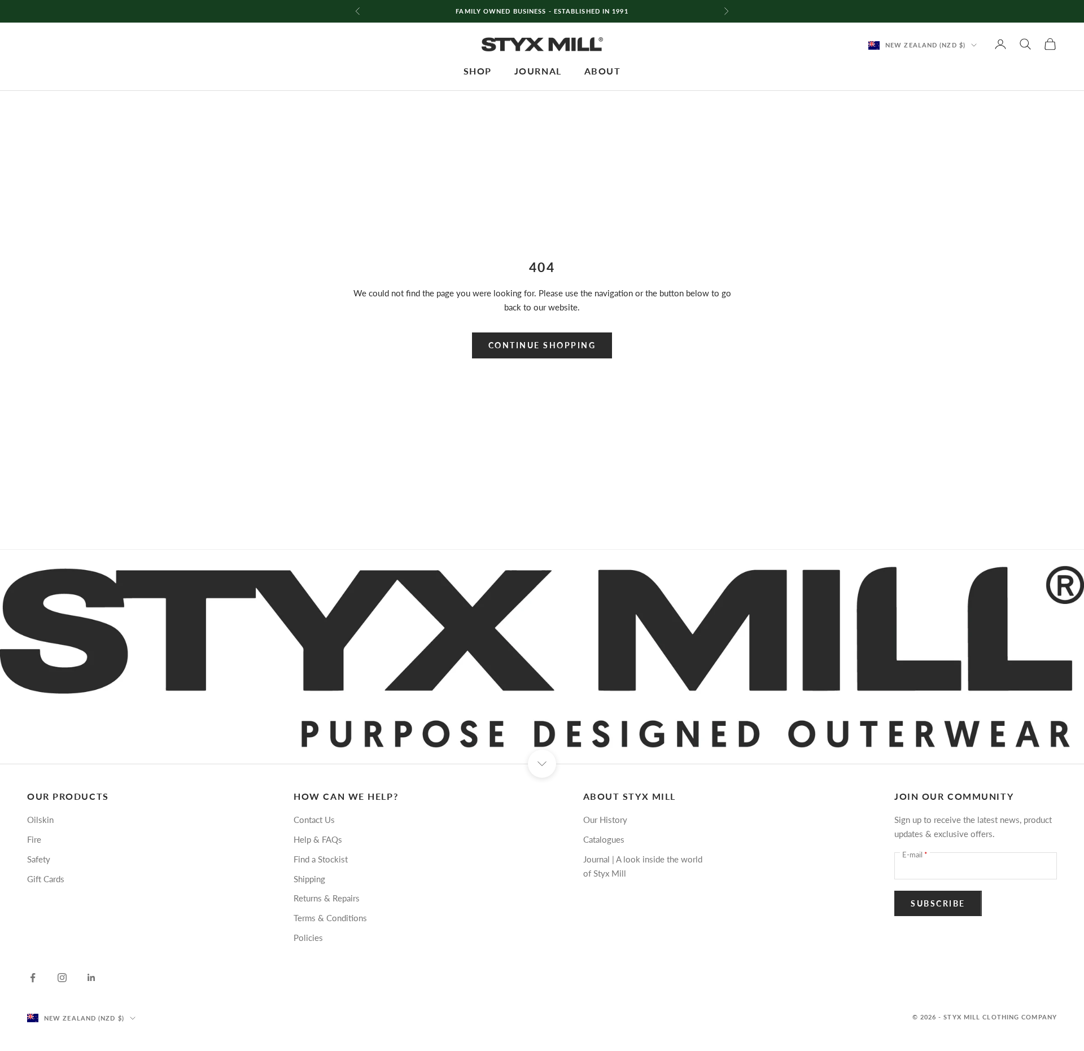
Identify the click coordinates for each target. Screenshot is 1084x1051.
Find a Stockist (321, 859)
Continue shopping (542, 345)
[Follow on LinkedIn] (91, 977)
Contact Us (314, 819)
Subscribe (938, 903)
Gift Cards (45, 879)
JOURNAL (538, 71)
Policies (308, 937)
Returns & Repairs (327, 898)
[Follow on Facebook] (32, 977)
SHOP (478, 71)
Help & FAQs (318, 839)
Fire (34, 839)
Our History (605, 819)
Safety (38, 859)
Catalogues (603, 839)
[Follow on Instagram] (62, 977)
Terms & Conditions (330, 918)
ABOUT (602, 71)
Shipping (309, 879)
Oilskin (40, 819)
